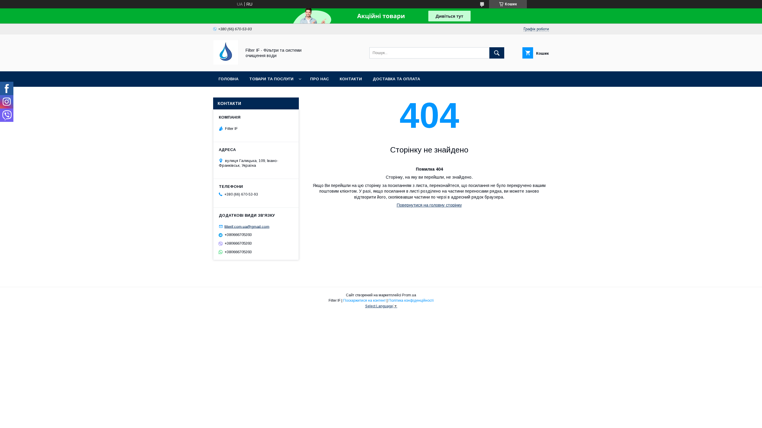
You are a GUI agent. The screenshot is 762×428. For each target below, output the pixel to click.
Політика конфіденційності (411, 300)
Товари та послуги (271, 79)
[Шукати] (496, 53)
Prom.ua (409, 295)
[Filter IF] (225, 63)
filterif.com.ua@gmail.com (246, 226)
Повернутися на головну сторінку (429, 205)
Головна (228, 79)
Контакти (351, 79)
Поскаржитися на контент (364, 300)
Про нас (319, 79)
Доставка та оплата (396, 79)
